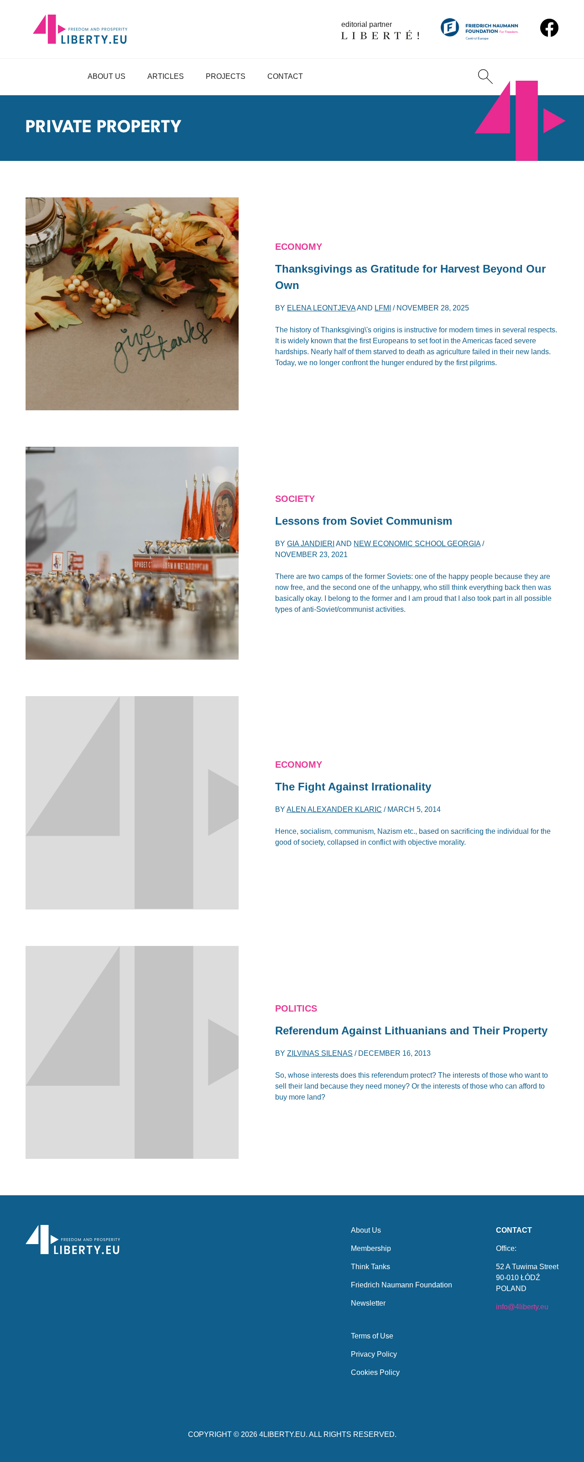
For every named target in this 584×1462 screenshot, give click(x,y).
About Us (106, 76)
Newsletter (368, 1303)
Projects (225, 76)
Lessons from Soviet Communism (363, 521)
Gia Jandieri (310, 544)
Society (295, 499)
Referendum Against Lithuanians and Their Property (411, 1030)
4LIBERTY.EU (282, 1434)
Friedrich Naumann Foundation (401, 1285)
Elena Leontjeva (321, 308)
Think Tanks (370, 1267)
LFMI (383, 308)
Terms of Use (372, 1336)
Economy (298, 247)
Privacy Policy (374, 1354)
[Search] (485, 76)
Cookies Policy (375, 1372)
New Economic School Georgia (417, 544)
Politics (296, 1008)
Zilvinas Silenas (320, 1053)
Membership (371, 1248)
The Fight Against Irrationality (353, 786)
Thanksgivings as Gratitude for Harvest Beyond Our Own (410, 277)
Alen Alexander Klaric (334, 809)
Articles (165, 76)
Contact (285, 76)
